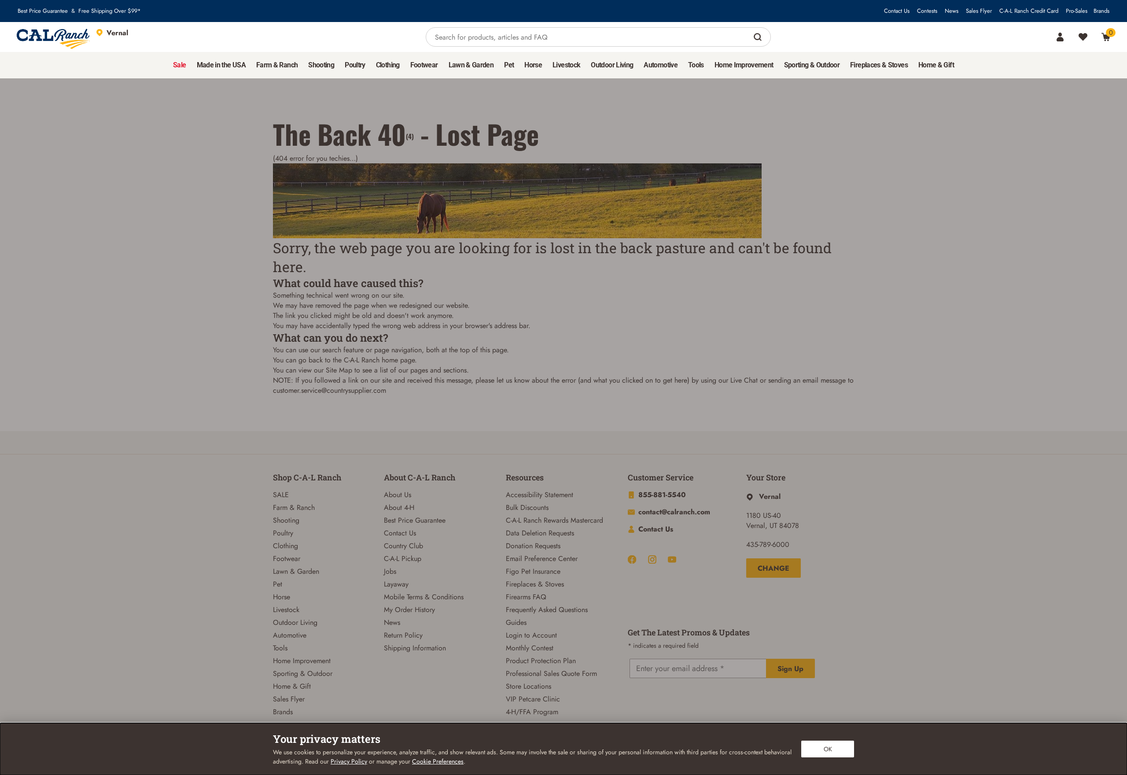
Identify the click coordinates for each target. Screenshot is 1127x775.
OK (828, 749)
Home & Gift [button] (936, 65)
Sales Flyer (979, 11)
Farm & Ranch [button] (277, 65)
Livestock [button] (566, 65)
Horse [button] (533, 65)
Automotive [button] (661, 65)
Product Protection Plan (541, 661)
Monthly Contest (529, 648)
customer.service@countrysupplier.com (329, 390)
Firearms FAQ (526, 597)
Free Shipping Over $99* (109, 11)
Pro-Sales (1076, 11)
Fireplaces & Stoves (535, 584)
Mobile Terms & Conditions (424, 597)
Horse (281, 597)
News (951, 11)
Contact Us (897, 11)
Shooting (286, 520)
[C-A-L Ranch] (53, 37)
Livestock (286, 610)
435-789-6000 (767, 544)
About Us (397, 495)
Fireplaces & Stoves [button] (879, 65)
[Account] (1060, 37)
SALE (281, 495)
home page (398, 360)
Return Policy (403, 635)
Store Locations (528, 686)
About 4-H (399, 507)
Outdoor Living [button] (612, 65)
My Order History (409, 610)
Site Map (339, 370)
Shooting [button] (321, 65)
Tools (280, 648)
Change (773, 568)
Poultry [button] (355, 65)
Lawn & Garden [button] (471, 65)
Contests (927, 11)
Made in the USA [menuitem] (221, 65)
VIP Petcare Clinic (533, 699)
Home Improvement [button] (744, 65)
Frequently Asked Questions (547, 610)
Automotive (289, 635)
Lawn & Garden (296, 571)
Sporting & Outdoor (302, 673)
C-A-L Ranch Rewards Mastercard (554, 520)
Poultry (283, 533)
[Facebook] (632, 559)
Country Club (403, 546)
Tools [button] (696, 65)
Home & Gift (292, 686)
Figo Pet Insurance (533, 571)
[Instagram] (652, 559)
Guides (516, 622)
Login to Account (531, 635)
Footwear (286, 559)
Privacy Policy (349, 761)
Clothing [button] (388, 65)
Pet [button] (509, 65)
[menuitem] (179, 65)
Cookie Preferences (438, 761)
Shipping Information (415, 648)
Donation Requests (533, 546)
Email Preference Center (542, 559)
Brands (1101, 11)
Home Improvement (302, 661)
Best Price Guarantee (43, 11)
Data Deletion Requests (540, 533)
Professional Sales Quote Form (551, 673)
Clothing (285, 546)
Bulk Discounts (527, 507)
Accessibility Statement (539, 495)
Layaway (396, 584)
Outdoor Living (295, 622)
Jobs (390, 571)
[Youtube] (672, 559)
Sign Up (790, 669)
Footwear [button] (424, 65)
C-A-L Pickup (402, 559)
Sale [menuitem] (179, 65)
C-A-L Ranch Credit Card (1028, 11)
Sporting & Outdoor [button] (812, 65)
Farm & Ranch (294, 507)
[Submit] (758, 37)
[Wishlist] (1083, 37)
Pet (277, 584)
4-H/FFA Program (532, 712)
